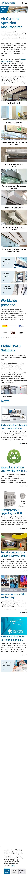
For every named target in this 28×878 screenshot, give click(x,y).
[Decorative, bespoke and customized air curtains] (14, 132)
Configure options (22, 871)
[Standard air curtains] (14, 93)
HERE (13, 865)
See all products (7, 396)
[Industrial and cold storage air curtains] (14, 154)
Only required (14, 871)
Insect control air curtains (14, 208)
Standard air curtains (14, 103)
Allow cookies (7, 871)
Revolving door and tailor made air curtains (14, 187)
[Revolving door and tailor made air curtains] (14, 176)
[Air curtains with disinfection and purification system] (14, 239)
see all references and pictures (12, 338)
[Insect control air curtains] (14, 198)
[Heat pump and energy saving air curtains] (14, 217)
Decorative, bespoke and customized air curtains (14, 143)
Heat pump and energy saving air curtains (14, 228)
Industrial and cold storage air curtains (14, 165)
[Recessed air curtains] (14, 113)
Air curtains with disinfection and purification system (14, 250)
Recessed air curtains (14, 123)
